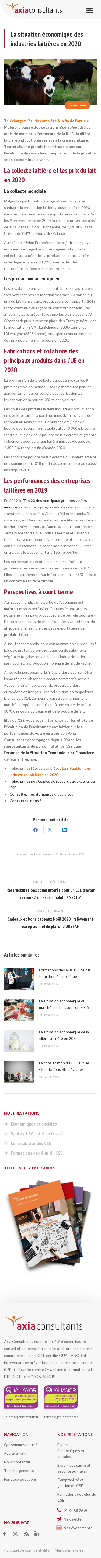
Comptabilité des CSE (31, 1143)
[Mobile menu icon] (89, 10)
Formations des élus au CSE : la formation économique (65, 973)
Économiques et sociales (34, 1124)
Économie (77, 105)
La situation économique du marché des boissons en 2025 (64, 1004)
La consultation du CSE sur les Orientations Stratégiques (64, 1066)
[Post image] (19, 979)
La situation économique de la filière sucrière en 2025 (64, 1035)
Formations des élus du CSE (36, 1153)
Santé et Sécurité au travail (37, 1133)
